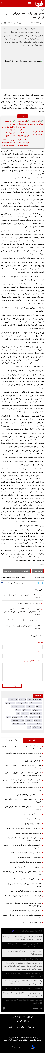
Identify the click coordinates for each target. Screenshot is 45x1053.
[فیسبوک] (35, 583)
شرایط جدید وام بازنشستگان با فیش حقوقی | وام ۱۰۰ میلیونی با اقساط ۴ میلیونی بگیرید (22, 143)
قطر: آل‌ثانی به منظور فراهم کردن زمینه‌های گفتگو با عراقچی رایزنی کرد (22, 800)
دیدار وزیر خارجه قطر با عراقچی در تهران (28, 867)
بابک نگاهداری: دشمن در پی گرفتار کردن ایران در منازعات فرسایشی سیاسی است (22, 846)
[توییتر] (38, 583)
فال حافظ (38, 706)
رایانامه (40, 651)
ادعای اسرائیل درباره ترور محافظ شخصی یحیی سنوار (24, 828)
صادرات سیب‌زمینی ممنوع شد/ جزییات (28, 833)
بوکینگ (26, 717)
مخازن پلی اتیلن (10, 703)
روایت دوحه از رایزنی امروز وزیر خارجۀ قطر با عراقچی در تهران (23, 754)
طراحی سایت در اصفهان (18, 724)
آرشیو (11, 1027)
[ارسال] (6, 23)
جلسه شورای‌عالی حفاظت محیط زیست (15, 571)
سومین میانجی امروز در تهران (31, 814)
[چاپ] (2, 23)
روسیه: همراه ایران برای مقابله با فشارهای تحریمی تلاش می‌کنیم (23, 808)
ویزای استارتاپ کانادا (21, 703)
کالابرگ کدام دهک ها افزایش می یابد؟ (36, 133)
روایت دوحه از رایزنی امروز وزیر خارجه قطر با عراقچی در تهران (23, 788)
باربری (8, 717)
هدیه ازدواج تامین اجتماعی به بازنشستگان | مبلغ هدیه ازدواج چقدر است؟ (23, 904)
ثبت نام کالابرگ (26, 710)
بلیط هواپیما (29, 720)
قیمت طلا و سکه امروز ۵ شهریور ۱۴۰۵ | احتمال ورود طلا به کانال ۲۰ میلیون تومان (22, 839)
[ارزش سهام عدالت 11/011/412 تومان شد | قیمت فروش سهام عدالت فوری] (8, 128)
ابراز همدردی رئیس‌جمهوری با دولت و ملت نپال (25, 852)
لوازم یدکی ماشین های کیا (34, 724)
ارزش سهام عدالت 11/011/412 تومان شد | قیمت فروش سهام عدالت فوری (8, 143)
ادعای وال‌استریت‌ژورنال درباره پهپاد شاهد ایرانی (25, 910)
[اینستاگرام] (24, 1021)
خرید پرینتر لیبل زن (17, 717)
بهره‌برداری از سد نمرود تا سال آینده (28, 603)
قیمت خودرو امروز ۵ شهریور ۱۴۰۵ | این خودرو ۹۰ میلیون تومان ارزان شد (23, 766)
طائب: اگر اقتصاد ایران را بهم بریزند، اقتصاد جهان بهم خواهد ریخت (22, 885)
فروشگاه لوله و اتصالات (18, 720)
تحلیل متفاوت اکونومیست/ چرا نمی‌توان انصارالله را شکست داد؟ (22, 916)
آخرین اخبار (33, 739)
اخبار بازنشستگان (12, 699)
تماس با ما (21, 1027)
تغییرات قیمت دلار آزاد (34, 819)
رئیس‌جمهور (37, 571)
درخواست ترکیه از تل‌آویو (33, 823)
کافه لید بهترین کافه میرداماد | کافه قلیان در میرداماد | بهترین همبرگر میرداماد (21, 747)
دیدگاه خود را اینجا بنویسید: (33, 661)
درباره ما (31, 1027)
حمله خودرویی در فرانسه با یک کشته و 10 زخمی (25, 891)
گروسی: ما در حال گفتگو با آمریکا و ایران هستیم (25, 862)
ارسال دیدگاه (12, 685)
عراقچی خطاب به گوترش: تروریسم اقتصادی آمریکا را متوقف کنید (22, 873)
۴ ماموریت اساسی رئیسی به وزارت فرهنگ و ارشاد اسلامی (22, 627)
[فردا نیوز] (39, 4)
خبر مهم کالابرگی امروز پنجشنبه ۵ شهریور (28, 857)
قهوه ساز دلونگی (37, 727)
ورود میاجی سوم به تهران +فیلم (31, 760)
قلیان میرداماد (30, 706)
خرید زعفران (25, 713)
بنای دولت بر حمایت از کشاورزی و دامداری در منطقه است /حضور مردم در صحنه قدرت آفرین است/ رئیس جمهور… (22, 612)
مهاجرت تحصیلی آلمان (35, 703)
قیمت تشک (22, 699)
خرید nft (17, 710)
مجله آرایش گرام (36, 710)
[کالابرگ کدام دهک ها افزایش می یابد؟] (36, 124)
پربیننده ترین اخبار (12, 739)
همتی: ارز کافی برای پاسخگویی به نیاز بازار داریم (25, 879)
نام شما (40, 642)
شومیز (29, 727)
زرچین (18, 713)
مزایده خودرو (37, 720)
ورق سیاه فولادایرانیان (35, 717)
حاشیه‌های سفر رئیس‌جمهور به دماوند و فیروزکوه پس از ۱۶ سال (22, 596)
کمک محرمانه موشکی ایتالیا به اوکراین (29, 794)
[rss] (27, 1021)
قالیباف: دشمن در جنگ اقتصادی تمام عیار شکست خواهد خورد (22, 897)
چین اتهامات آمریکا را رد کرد (32, 922)
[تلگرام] (42, 583)
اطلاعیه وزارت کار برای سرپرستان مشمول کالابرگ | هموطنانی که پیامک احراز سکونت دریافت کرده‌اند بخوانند (21, 781)
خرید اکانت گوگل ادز (35, 713)
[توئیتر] (17, 1021)
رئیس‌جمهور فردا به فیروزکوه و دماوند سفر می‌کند (23, 620)
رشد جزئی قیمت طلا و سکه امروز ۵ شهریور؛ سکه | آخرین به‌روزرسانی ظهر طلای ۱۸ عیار (23, 774)
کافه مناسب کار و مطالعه (18, 706)
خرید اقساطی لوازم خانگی (34, 699)
